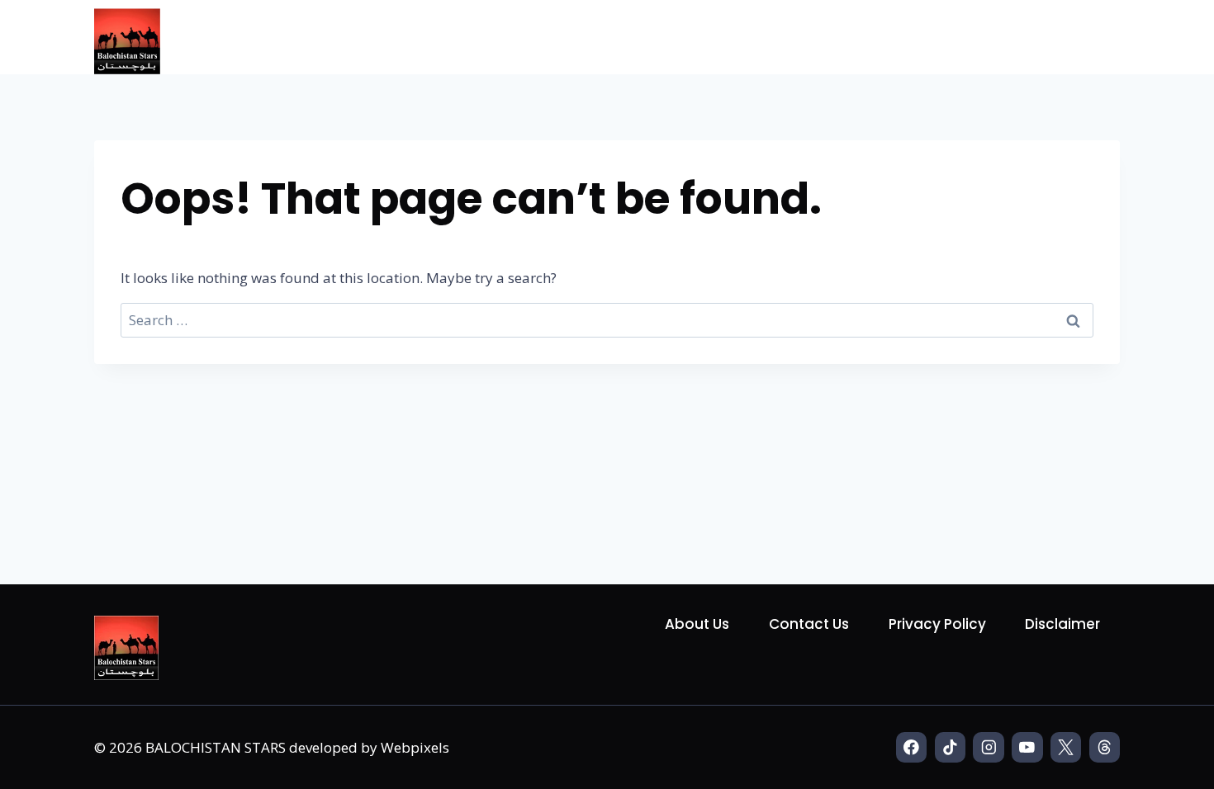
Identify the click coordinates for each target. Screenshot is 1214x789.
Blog (1087, 36)
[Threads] (1104, 747)
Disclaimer (1062, 624)
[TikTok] (950, 747)
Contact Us (809, 624)
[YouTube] (1027, 747)
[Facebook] (911, 747)
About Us (697, 624)
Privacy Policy (937, 624)
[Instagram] (988, 747)
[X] (1065, 747)
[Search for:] (607, 319)
